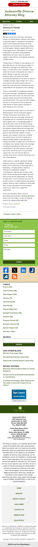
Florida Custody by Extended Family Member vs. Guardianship (19, 376)
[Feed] (14, 276)
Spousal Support (10, 328)
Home (14, 214)
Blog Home (6, 21)
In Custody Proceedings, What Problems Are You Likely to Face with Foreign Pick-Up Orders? (18, 383)
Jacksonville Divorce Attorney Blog (19, 13)
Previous (6, 214)
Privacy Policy (19, 499)
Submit (19, 262)
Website (19, 493)
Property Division (10, 320)
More (31, 21)
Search (19, 344)
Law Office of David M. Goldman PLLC (24, 539)
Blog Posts (19, 520)
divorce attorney (27, 196)
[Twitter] (14, 270)
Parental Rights (10, 309)
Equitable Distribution (12, 313)
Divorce (18, 204)
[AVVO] (6, 276)
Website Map (19, 515)
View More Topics (9, 331)
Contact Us (19, 509)
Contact (19, 21)
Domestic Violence (11, 324)
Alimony (11, 204)
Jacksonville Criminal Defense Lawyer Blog (18, 360)
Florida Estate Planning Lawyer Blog (16, 357)
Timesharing (9, 302)
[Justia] (32, 270)
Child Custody (10, 291)
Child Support (10, 294)
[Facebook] (6, 270)
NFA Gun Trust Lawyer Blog (12, 353)
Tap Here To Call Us (19, 4)
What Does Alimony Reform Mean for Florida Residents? (18, 370)
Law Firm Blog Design (18, 544)
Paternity (7, 305)
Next (19, 214)
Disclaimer (19, 504)
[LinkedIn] (23, 270)
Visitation (8, 316)
